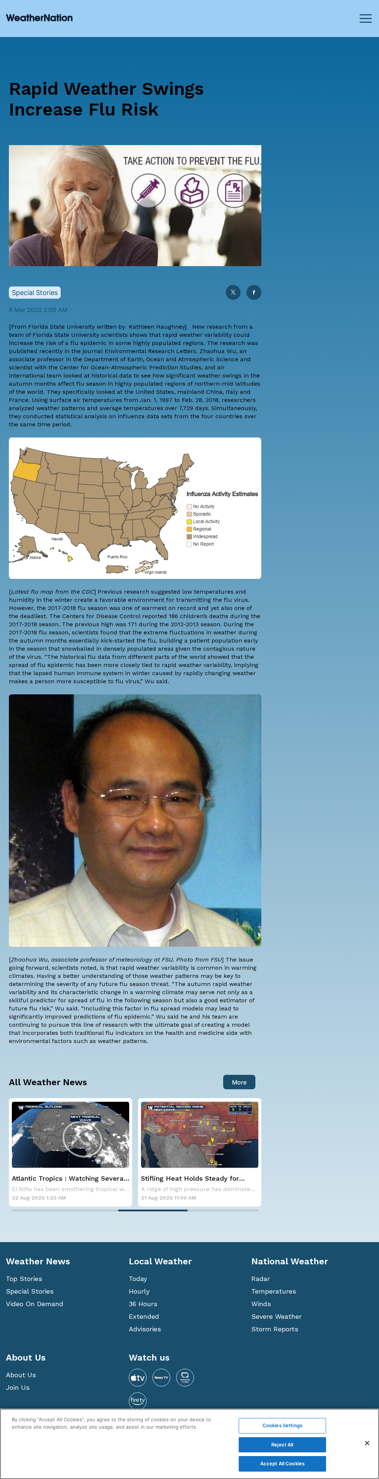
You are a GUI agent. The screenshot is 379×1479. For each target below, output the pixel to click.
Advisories (145, 1329)
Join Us (18, 1387)
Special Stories (30, 1291)
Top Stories (24, 1278)
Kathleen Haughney (157, 326)
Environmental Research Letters (150, 351)
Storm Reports (274, 1329)
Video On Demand (34, 1304)
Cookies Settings (282, 1425)
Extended (144, 1316)
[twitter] (233, 293)
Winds (261, 1304)
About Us (21, 1375)
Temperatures (273, 1291)
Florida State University (61, 326)
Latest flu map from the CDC (52, 591)
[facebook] (253, 293)
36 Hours (143, 1304)
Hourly (139, 1291)
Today (138, 1278)
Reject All (282, 1445)
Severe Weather (276, 1316)
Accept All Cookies (282, 1463)
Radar (260, 1278)
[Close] (367, 1443)
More (239, 1082)
